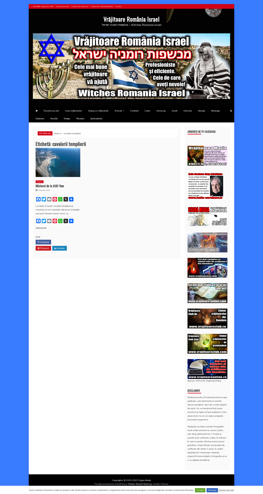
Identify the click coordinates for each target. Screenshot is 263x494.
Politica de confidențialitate (102, 6)
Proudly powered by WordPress (110, 484)
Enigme (40, 182)
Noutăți (54, 118)
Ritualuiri (80, 118)
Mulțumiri (40, 118)
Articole (118, 110)
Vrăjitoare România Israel (132, 19)
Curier (147, 110)
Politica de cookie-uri (80, 6)
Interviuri (188, 110)
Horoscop (161, 110)
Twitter (60, 242)
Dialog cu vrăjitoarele (98, 110)
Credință (134, 110)
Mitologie (215, 110)
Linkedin (60, 248)
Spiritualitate (96, 118)
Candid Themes (160, 484)
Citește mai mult (41, 228)
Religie (67, 118)
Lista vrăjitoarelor (73, 110)
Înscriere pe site (62, 6)
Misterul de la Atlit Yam (50, 185)
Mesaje (201, 110)
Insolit (175, 110)
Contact (118, 6)
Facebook (44, 242)
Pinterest (44, 248)
